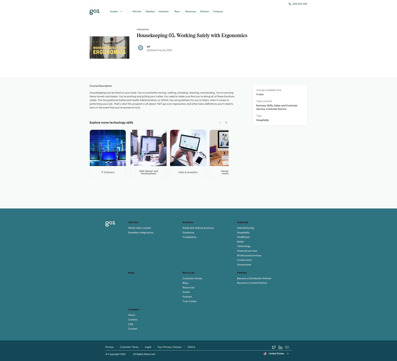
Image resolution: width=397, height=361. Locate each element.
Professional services (249, 255)
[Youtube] (288, 347)
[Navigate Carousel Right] (226, 122)
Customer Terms (129, 347)
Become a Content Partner (252, 283)
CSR (130, 324)
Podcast (187, 296)
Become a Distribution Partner (254, 278)
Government (244, 264)
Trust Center (190, 301)
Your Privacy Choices (169, 347)
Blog (185, 283)
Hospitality (243, 232)
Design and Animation (227, 172)
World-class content (139, 228)
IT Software (107, 172)
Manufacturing (245, 228)
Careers (132, 319)
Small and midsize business (198, 228)
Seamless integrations (141, 232)
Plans (131, 273)
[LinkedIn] (282, 347)
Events (186, 292)
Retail (240, 241)
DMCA (191, 347)
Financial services (247, 251)
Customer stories (192, 278)
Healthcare (243, 237)
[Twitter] (275, 347)
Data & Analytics (188, 172)
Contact (132, 328)
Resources (188, 287)
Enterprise (188, 232)
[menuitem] (155, 230)
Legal (148, 347)
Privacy (109, 347)
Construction (244, 260)
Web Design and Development (148, 172)
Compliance (189, 237)
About (131, 315)
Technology (243, 246)
